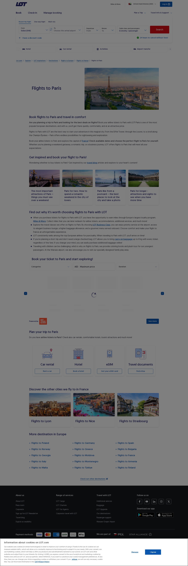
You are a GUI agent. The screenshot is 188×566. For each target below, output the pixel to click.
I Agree (153, 552)
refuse (74, 559)
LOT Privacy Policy (42, 562)
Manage (134, 552)
